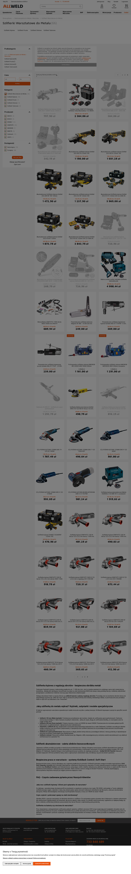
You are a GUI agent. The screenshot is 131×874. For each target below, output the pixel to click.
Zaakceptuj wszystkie (42, 863)
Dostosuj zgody (27, 863)
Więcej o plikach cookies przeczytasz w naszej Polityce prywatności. (24, 858)
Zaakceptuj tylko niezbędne (12, 863)
